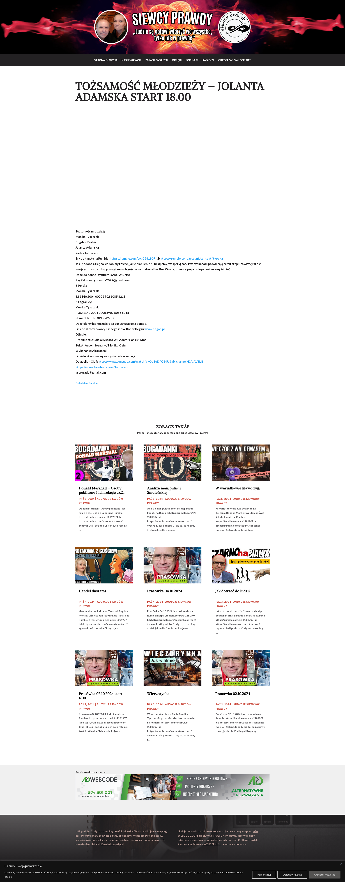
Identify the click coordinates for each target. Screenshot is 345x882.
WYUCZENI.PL (212, 844)
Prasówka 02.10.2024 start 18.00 (100, 696)
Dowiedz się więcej (112, 844)
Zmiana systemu (156, 60)
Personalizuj (264, 874)
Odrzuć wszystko (292, 874)
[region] (172, 871)
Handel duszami (92, 591)
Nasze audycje (131, 60)
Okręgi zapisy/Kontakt (234, 60)
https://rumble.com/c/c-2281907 (132, 258)
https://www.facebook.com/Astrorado (102, 367)
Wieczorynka (158, 694)
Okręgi (177, 60)
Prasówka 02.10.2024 (232, 694)
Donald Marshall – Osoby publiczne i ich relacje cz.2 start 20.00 (101, 490)
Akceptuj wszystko (324, 874)
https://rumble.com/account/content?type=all (192, 258)
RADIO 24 (208, 60)
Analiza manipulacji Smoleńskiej (164, 490)
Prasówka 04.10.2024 (164, 591)
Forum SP (192, 60)
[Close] (341, 864)
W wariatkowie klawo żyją (237, 488)
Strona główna (106, 60)
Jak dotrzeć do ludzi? (232, 591)
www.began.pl (155, 329)
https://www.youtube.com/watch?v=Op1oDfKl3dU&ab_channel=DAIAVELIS (151, 361)
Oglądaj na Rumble (86, 383)
